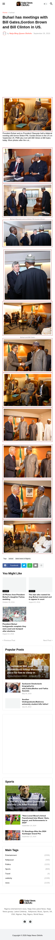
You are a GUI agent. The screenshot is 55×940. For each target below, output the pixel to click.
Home (5, 13)
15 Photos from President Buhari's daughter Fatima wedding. (14, 597)
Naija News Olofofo (35, 935)
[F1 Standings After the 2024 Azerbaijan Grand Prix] (12, 835)
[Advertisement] (27, 66)
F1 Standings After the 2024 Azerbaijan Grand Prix (34, 832)
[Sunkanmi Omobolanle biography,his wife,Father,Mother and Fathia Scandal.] (12, 688)
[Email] (35, 565)
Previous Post (9, 640)
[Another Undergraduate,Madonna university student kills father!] (12, 703)
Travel (27, 874)
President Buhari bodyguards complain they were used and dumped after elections (14, 627)
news (27, 883)
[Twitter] (24, 565)
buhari (12, 13)
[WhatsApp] (29, 565)
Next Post (47, 640)
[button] (3, 4)
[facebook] (25, 922)
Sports (27, 869)
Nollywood (27, 860)
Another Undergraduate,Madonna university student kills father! (35, 701)
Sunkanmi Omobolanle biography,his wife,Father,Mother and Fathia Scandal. (35, 687)
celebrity (27, 878)
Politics (27, 864)
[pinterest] (30, 922)
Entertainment (27, 855)
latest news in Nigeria (22, 559)
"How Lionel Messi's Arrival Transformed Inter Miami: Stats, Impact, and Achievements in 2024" (35, 819)
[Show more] (41, 565)
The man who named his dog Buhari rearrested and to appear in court (40, 597)
